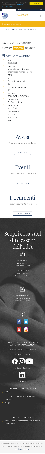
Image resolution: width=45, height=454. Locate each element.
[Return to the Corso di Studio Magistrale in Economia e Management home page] (22, 16)
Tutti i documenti (22, 213)
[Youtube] (19, 329)
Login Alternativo (22, 449)
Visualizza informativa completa (12, 5)
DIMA (7, 403)
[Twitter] (26, 322)
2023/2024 (26, 43)
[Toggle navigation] (41, 9)
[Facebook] (19, 322)
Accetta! (36, 3)
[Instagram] (26, 329)
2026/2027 (30, 48)
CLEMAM (9, 399)
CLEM (7, 392)
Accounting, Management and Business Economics (22, 422)
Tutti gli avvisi (22, 153)
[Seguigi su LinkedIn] (23, 374)
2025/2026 (18, 48)
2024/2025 (7, 48)
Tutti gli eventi (22, 183)
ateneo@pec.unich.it (24, 298)
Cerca (19, 10)
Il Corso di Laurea (9, 29)
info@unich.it (25, 296)
